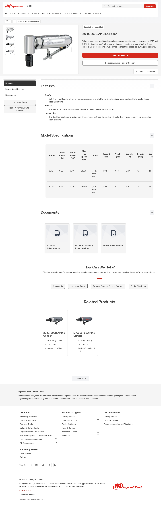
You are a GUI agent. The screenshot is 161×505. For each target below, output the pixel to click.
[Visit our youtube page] (30, 465)
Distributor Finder (111, 420)
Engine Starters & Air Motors (32, 432)
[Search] (104, 6)
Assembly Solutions (28, 416)
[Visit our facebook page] (49, 465)
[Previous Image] (22, 49)
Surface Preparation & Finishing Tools (36, 435)
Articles (23, 457)
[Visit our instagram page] (36, 465)
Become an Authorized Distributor (118, 424)
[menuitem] (10, 13)
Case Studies (25, 453)
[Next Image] (73, 49)
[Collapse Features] (152, 86)
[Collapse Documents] (152, 212)
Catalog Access (68, 416)
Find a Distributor (69, 424)
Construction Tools (28, 420)
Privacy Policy (25, 490)
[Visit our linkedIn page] (55, 465)
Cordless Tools (26, 424)
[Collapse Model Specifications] (152, 135)
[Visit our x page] (43, 465)
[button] (99, 86)
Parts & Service (68, 428)
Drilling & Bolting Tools (29, 428)
